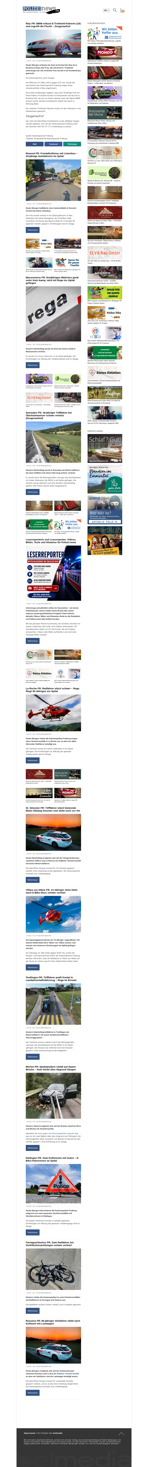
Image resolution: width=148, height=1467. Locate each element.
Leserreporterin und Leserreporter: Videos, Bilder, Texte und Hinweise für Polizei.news (51, 541)
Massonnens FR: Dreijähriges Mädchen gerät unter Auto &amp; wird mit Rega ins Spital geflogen (52, 280)
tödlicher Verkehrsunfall (68, 1373)
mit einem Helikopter (43, 356)
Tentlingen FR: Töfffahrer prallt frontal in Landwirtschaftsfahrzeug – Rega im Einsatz (51, 978)
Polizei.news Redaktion (43, 60)
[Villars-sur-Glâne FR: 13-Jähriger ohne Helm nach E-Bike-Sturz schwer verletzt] (53, 914)
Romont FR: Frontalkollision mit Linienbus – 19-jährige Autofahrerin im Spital (52, 154)
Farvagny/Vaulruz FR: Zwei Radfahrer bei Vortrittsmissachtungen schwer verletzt (50, 1244)
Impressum (29, 1433)
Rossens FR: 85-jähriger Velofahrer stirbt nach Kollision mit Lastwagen (53, 1322)
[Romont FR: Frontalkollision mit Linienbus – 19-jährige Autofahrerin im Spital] (53, 180)
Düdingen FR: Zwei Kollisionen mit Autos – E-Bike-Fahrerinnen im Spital (52, 1159)
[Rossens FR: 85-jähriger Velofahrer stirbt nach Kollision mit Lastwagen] (53, 1345)
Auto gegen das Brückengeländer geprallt (56, 1133)
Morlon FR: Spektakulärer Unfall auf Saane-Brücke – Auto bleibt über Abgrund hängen (51, 1068)
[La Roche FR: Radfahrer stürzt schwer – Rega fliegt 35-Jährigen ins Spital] (53, 712)
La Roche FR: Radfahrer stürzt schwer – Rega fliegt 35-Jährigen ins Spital (52, 690)
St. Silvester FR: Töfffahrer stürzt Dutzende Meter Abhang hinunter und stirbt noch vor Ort (53, 809)
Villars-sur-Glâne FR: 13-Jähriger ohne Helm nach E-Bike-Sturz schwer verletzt (51, 891)
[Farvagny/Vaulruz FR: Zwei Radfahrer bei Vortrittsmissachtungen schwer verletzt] (53, 1269)
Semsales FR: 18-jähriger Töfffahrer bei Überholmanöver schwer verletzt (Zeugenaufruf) (49, 415)
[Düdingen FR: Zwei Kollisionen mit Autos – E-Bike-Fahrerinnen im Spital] (53, 1183)
